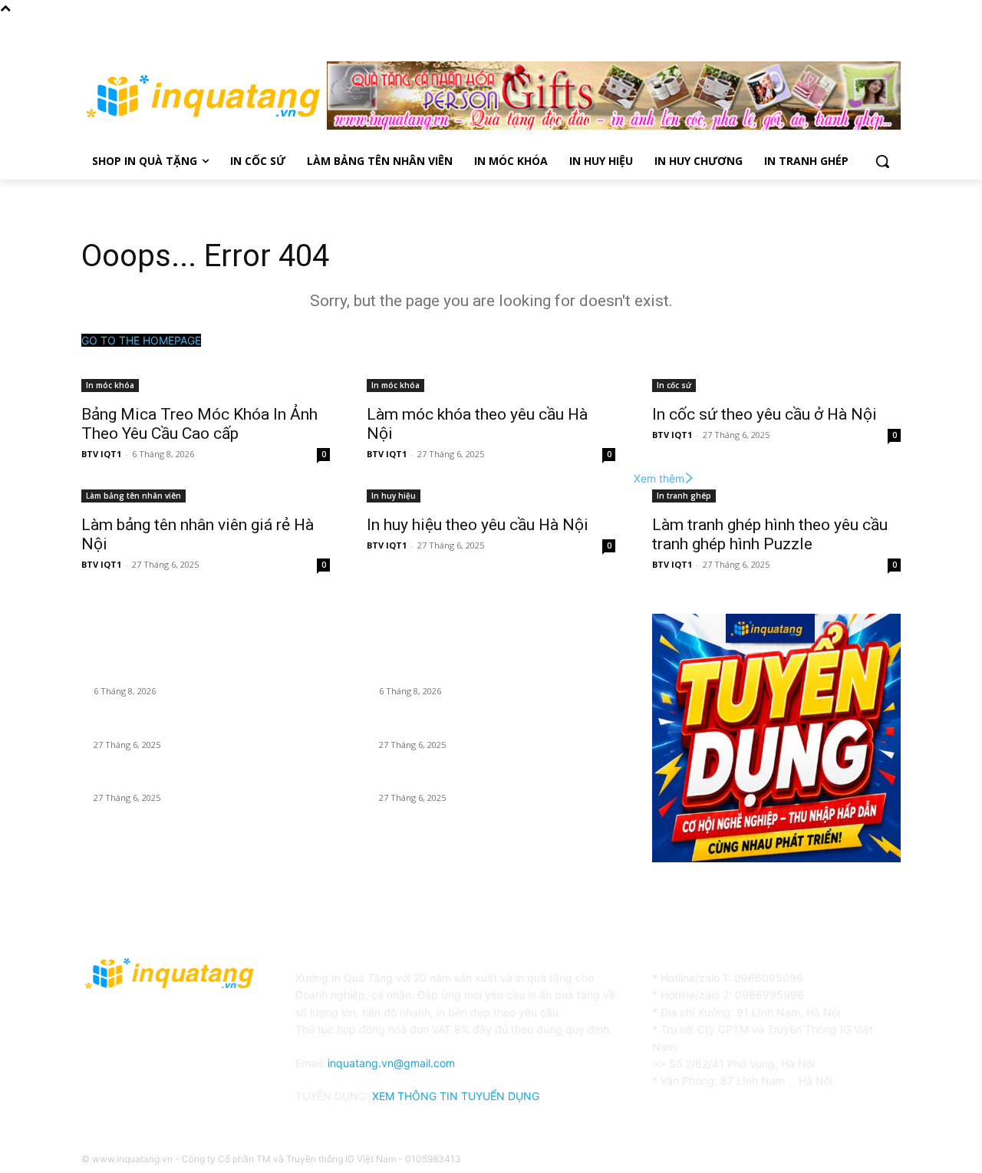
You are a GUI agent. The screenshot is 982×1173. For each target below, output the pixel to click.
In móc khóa (110, 385)
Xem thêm (659, 478)
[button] (882, 161)
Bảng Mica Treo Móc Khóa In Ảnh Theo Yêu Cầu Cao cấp (199, 424)
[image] (776, 738)
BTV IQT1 (101, 454)
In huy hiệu (393, 495)
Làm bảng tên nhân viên (133, 495)
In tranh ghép (684, 495)
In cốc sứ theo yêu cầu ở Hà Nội (764, 414)
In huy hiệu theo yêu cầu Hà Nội (477, 525)
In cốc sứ (674, 385)
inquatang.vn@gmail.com (391, 1062)
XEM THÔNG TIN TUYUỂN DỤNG (455, 1095)
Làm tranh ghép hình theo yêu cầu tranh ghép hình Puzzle (770, 534)
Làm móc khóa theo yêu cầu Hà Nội (178, 726)
